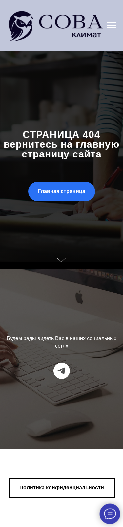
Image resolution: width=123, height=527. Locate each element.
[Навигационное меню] (111, 25)
